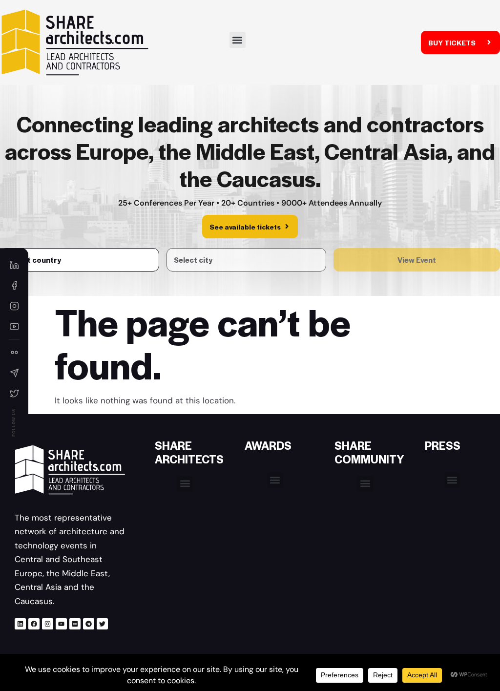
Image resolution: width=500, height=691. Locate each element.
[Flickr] (75, 623)
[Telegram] (88, 623)
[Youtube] (61, 623)
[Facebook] (34, 623)
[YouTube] (14, 326)
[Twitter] (102, 623)
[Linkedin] (20, 623)
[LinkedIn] (14, 265)
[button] (237, 40)
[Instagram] (47, 623)
